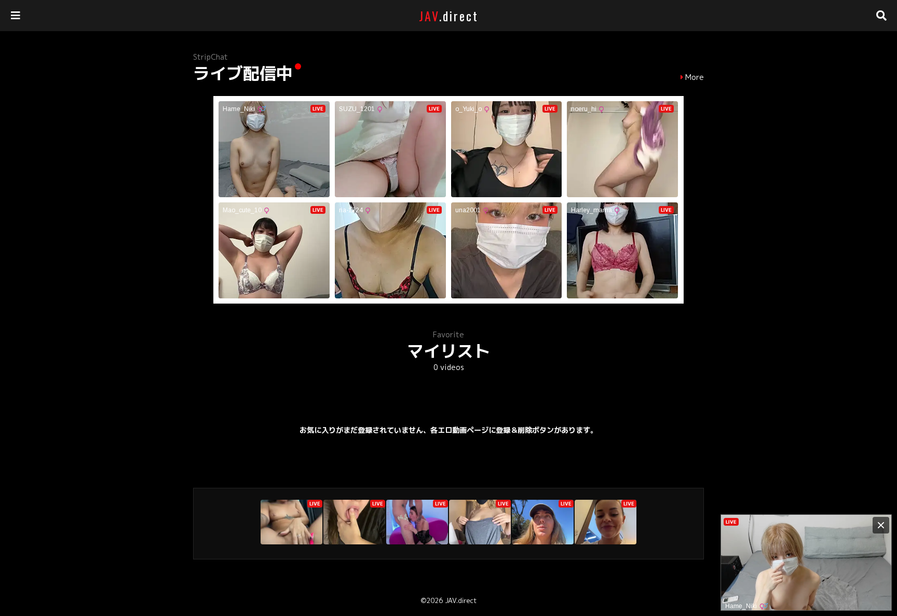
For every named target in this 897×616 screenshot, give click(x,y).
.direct (449, 15)
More (694, 77)
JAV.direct (461, 600)
